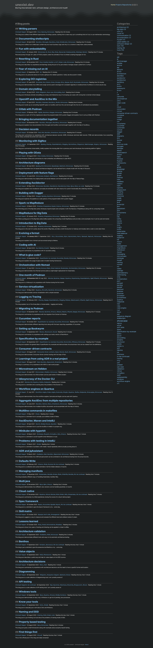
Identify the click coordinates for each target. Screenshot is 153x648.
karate (67, 258)
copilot (47, 248)
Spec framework (28, 501)
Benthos (24, 541)
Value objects (27, 551)
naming (40, 615)
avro (79, 236)
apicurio (91, 236)
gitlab (40, 112)
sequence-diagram (53, 575)
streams (42, 544)
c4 (43, 166)
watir (44, 524)
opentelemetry (57, 144)
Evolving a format (29, 233)
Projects (119, 5)
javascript (63, 52)
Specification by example (33, 338)
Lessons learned (28, 521)
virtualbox (54, 434)
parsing (44, 32)
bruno (85, 585)
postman (56, 585)
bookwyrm (49, 332)
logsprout (81, 144)
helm (60, 474)
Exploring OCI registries (32, 79)
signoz (97, 144)
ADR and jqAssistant (31, 450)
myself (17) (121, 40)
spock (58, 504)
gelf (92, 278)
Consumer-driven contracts (35, 348)
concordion (68, 342)
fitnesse (75, 342)
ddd (38, 92)
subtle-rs (52, 62)
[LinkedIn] (135, 5)
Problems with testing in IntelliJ (37, 440)
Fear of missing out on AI (33, 68)
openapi (45, 102)
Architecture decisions (32, 561)
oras (53, 82)
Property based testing (32, 621)
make (38, 414)
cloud (48, 494)
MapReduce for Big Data (33, 213)
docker (51, 278)
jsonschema (72, 236)
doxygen (45, 42)
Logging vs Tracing (30, 296)
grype (67, 82)
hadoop (40, 206)
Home (113, 5)
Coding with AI (27, 244)
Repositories (127, 5)
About (86, 644)
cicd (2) (120, 31)
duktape (79, 52)
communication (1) (124, 35)
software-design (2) (124, 44)
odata (44, 156)
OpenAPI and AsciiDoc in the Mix (38, 99)
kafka (41, 382)
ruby (57, 52)
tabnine (41, 248)
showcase (51, 32)
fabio (48, 268)
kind (58, 494)
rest (39, 156)
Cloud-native (26, 491)
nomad (38, 268)
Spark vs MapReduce (31, 202)
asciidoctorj (62, 186)
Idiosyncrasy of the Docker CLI (37, 378)
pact (57, 352)
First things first (28, 631)
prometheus (72, 144)
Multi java (24, 481)
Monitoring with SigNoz (32, 140)
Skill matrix (25, 511)
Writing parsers (28, 28)
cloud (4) (120, 33)
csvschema (59, 236)
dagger (52, 112)
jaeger (63, 278)
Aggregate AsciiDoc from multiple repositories (46, 400)
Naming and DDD (29, 611)
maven (48, 424)
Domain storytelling (30, 89)
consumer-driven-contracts (46, 352)
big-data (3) (121, 29)
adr (40, 132)
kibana (68, 300)
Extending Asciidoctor (32, 182)
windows (63, 595)
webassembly (71, 52)
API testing (25, 581)
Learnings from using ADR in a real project (43, 358)
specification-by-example (48, 258)
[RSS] (133, 5)
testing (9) (121, 48)
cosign (58, 82)
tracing (49, 144)
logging (65, 144)
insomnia (70, 585)
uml (64, 92)
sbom (48, 82)
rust (39, 32)
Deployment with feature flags (36, 172)
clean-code (63, 62)
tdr (43, 132)
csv (54, 236)
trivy (63, 82)
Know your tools (28, 601)
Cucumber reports (29, 318)
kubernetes (65, 268)
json (66, 236)
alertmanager (89, 144)
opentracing (76, 278)
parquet (84, 236)
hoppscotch (78, 585)
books (42, 332)
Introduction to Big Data (33, 223)
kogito (66, 392)
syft (72, 82)
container (39, 82)
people (41, 514)
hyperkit (47, 434)
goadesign (56, 166)
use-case (50, 92)
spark (54, 206)
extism (85, 52)
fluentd (97, 278)
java (72, 186)
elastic (65, 311)
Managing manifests (31, 471)
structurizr (48, 166)
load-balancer (56, 268)
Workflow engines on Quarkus (36, 388)
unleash (47, 176)
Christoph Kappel (20, 32)
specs (40, 504)
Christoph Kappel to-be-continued (25, 585)
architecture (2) (123, 27)
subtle (46, 62)
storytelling (58, 92)
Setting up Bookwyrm (31, 328)
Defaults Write (27, 461)
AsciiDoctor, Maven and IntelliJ (37, 420)
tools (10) (120, 50)
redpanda (48, 382)
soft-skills (47, 514)
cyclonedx (77, 82)
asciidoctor (54, 186)
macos (54, 311)
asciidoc (39, 42)
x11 (57, 62)
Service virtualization (31, 286)
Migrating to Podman (31, 308)
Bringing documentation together (38, 119)
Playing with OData (30, 152)
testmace (63, 585)
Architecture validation (32, 531)
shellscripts (64, 42)
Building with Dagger (31, 192)
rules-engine (51, 392)
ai (41, 72)
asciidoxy (53, 42)
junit (67, 352)
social (55, 332)
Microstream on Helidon (33, 368)
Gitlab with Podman (30, 109)
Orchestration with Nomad (34, 264)
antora (45, 404)
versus (59, 206)
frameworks (48, 554)
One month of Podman (32, 275)
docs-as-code (79, 186)
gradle (53, 504)
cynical (51, 464)
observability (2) (123, 42)
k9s (66, 494)
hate (46, 464)
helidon (47, 372)
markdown (55, 132)
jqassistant (51, 362)
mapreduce (47, 206)
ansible (50, 474)
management (56, 514)
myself (40, 635)
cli (31, 382)
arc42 (38, 424)
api (52, 585)
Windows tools (27, 591)
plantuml (62, 166)
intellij (43, 424)
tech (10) (120, 46)
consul (44, 268)
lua (53, 52)
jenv (45, 484)
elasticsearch (76, 300)
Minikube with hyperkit (32, 430)
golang (44, 144)
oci (45, 82)
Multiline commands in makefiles (38, 410)
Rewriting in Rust (29, 58)
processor (50, 544)
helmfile (65, 474)
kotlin (58, 102)
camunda (59, 392)
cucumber (60, 258)
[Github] (137, 5)
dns (59, 434)
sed (58, 42)
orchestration (74, 268)
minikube (40, 434)
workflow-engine (41, 392)
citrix (41, 605)
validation (40, 454)
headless (59, 524)
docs (50, 404)
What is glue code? (30, 254)
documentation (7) (124, 38)
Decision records (29, 129)
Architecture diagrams (32, 162)
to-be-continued (59, 464)
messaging (91, 392)
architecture (54, 176)
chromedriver (51, 524)
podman (46, 112)
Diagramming (27, 571)
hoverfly (45, 290)
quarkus (68, 278)
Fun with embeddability (32, 48)
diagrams (43, 92)
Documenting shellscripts (34, 38)
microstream (40, 372)
